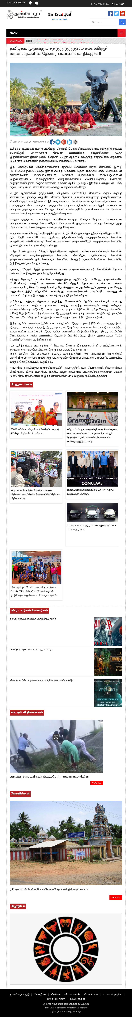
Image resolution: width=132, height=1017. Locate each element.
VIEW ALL (96, 783)
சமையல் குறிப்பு (113, 994)
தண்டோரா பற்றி (19, 994)
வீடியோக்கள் (77, 999)
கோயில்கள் (91, 994)
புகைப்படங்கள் (56, 999)
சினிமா (55, 994)
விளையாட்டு (72, 994)
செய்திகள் (40, 994)
